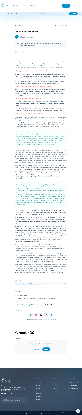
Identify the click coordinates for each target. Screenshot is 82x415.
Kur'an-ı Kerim (57, 382)
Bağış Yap (73, 13)
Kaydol (46, 349)
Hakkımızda (39, 385)
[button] (58, 6)
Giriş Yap (76, 5)
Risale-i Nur (57, 391)
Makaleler (23, 5)
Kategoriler (39, 393)
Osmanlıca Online (75, 382)
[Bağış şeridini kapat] (80, 13)
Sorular (38, 388)
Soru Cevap (16, 5)
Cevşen (56, 385)
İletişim (38, 399)
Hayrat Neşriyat (75, 385)
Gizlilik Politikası (62, 413)
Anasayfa (38, 382)
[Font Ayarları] (78, 411)
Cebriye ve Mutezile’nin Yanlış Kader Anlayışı (28, 283)
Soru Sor (66, 5)
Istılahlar (38, 396)
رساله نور (56, 388)
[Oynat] (17, 37)
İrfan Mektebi (74, 388)
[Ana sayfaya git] (5, 5)
